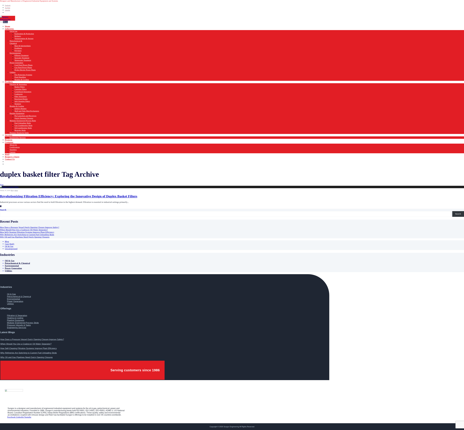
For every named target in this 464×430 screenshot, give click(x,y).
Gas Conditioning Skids (23, 125)
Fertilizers (18, 48)
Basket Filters (19, 87)
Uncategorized (11, 249)
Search (3, 210)
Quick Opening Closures (23, 118)
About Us (13, 145)
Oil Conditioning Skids (23, 128)
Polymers (18, 51)
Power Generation (16, 63)
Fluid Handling (20, 77)
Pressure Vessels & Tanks (19, 133)
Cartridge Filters (20, 89)
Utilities (12, 72)
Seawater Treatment (21, 58)
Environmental (15, 53)
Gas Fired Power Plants (23, 67)
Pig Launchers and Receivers (25, 116)
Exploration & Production (24, 34)
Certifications (15, 147)
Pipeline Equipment (17, 113)
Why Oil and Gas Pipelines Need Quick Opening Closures (24, 237)
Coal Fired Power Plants (23, 65)
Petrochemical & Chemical (17, 263)
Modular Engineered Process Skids (23, 121)
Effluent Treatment (21, 55)
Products (9, 82)
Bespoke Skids (20, 130)
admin (16, 190)
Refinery (17, 36)
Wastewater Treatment (22, 60)
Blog (12, 190)
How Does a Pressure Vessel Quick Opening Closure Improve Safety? (29, 227)
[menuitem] (234, 54)
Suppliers (13, 150)
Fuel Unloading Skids (22, 123)
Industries (9, 29)
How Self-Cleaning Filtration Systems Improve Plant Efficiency (27, 232)
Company (9, 142)
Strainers (17, 104)
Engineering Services (18, 138)
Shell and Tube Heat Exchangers (26, 111)
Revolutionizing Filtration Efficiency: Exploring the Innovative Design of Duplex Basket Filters (68, 196)
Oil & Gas (13, 31)
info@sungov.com (17, 164)
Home (2, 185)
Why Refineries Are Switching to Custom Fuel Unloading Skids (27, 234)
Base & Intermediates (22, 46)
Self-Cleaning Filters (22, 101)
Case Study (9, 244)
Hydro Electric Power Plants (25, 70)
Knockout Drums (21, 99)
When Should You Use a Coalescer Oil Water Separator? (24, 230)
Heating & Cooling (21, 80)
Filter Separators (20, 96)
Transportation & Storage (23, 38)
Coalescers (18, 94)
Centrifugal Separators (22, 92)
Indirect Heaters (20, 109)
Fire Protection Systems (23, 75)
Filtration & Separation (18, 84)
